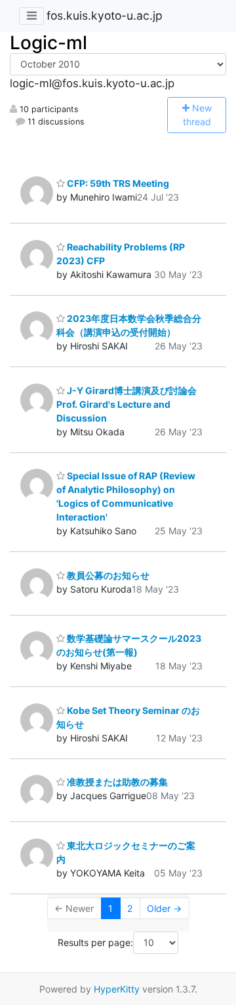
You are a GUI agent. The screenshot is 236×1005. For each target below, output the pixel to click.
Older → (164, 908)
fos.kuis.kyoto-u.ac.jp (105, 15)
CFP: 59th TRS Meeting (117, 183)
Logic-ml (48, 42)
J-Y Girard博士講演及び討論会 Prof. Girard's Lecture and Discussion (131, 404)
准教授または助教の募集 (116, 781)
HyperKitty (117, 989)
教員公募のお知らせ (107, 575)
